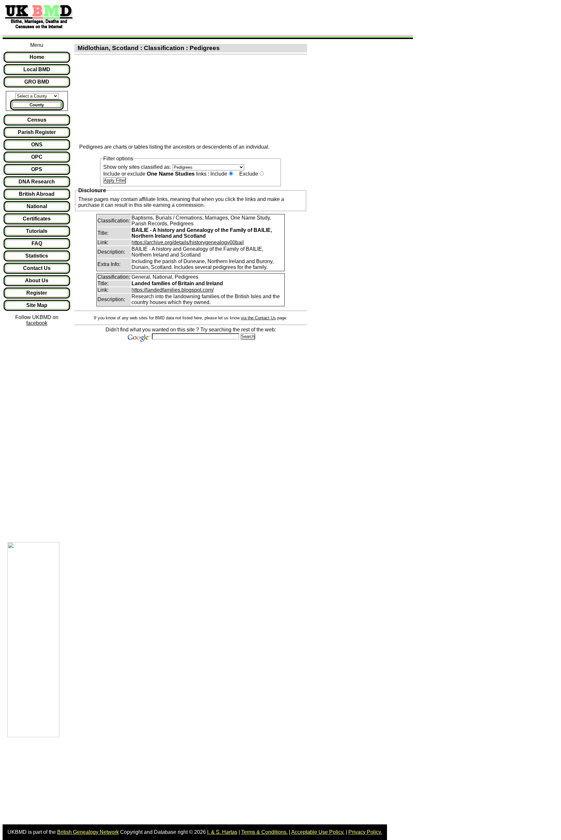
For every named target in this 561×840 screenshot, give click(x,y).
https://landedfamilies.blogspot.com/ (172, 290)
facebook (36, 323)
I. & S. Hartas (222, 832)
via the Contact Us (258, 317)
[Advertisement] (196, 17)
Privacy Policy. (365, 832)
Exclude (248, 174)
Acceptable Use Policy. (317, 832)
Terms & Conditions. (264, 832)
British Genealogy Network (88, 832)
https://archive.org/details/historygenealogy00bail (187, 242)
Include (218, 174)
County (37, 104)
